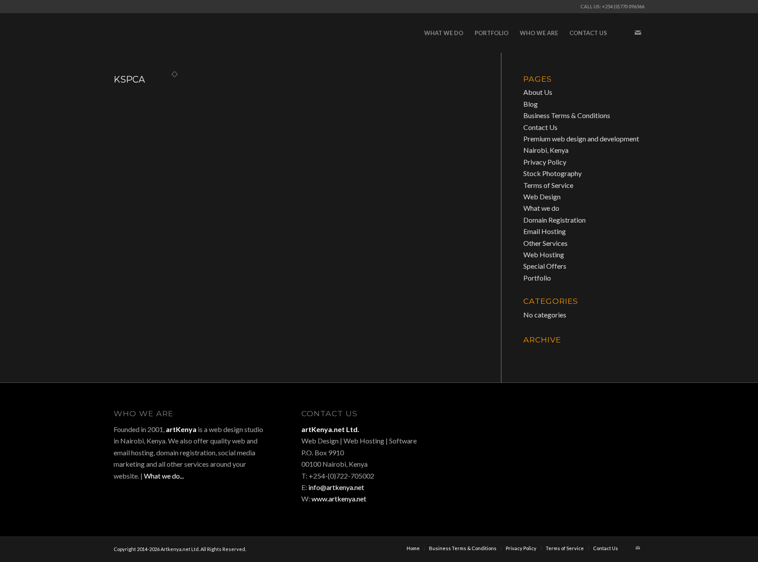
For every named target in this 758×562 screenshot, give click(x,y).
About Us (537, 92)
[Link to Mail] (637, 32)
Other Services (545, 243)
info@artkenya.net (336, 487)
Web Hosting (543, 254)
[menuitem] (443, 33)
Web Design (542, 196)
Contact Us (540, 127)
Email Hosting (544, 231)
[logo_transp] (179, 33)
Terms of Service (548, 185)
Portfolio (537, 278)
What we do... (164, 476)
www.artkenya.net (338, 498)
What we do (541, 208)
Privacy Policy (544, 162)
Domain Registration (554, 220)
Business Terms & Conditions (566, 115)
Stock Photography (552, 173)
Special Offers (544, 266)
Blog (530, 104)
